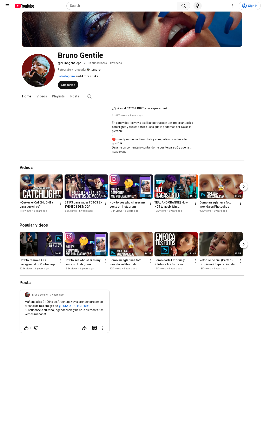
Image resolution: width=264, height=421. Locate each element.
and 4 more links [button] (87, 76)
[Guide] (7, 5)
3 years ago (57, 294)
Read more (119, 151)
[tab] (27, 96)
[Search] (183, 6)
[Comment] (94, 328)
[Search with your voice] (197, 6)
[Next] (243, 187)
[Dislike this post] (36, 328)
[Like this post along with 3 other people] (26, 328)
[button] (119, 152)
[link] (64, 312)
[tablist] (132, 96)
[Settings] (232, 5)
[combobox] (123, 5)
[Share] (84, 328)
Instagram (68, 76)
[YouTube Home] (24, 6)
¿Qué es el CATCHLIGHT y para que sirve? (139, 108)
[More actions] (61, 203)
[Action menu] (103, 328)
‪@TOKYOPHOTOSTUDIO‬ (75, 306)
